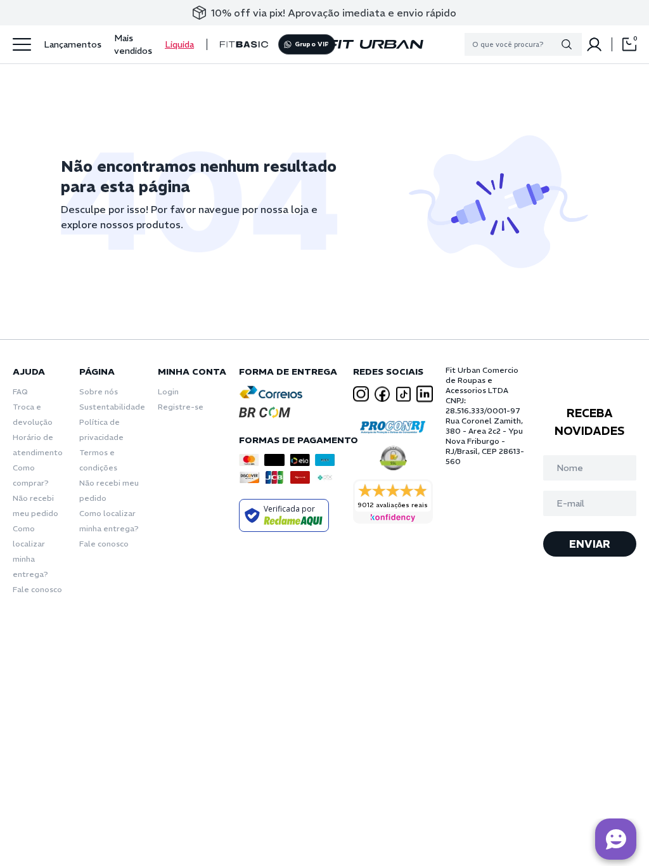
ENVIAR (589, 544)
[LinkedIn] (424, 394)
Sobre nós (98, 391)
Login (168, 391)
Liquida (179, 44)
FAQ (20, 391)
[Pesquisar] (566, 44)
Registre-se (180, 406)
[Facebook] (382, 394)
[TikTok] (403, 394)
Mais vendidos (133, 44)
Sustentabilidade (112, 406)
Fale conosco (37, 589)
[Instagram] (361, 394)
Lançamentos (72, 44)
